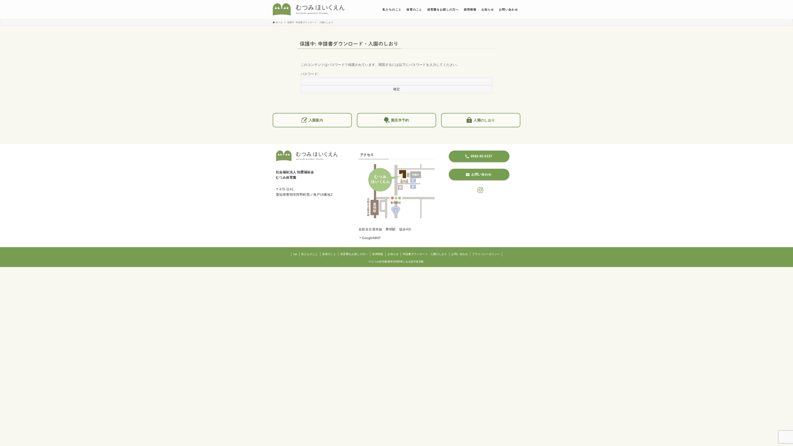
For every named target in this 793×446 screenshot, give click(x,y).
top (295, 254)
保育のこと (329, 254)
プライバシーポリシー (486, 254)
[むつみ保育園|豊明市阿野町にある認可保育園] (308, 9)
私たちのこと (309, 254)
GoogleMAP (371, 238)
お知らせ (393, 254)
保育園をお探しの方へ (354, 254)
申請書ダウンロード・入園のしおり (425, 254)
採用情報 (377, 254)
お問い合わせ (459, 254)
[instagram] (479, 189)
